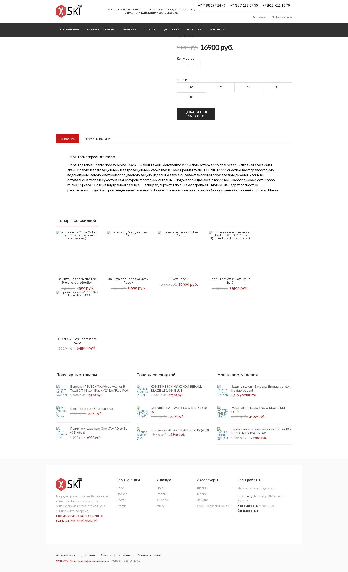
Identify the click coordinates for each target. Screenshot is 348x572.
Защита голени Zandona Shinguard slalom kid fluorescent (261, 388)
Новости (194, 29)
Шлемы (202, 488)
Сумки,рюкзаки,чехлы (213, 506)
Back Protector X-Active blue (91, 409)
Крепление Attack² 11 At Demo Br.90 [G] (180, 430)
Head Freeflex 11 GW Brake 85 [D (229, 280)
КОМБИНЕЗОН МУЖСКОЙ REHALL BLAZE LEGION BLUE (176, 388)
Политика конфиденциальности (90, 561)
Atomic (122, 506)
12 (220, 87)
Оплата (150, 29)
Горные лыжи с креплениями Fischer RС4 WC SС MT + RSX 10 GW (261, 431)
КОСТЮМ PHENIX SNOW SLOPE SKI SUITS (258, 410)
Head (120, 488)
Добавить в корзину (195, 113)
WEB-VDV (62, 561)
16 (277, 87)
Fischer (122, 494)
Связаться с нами (149, 555)
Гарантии (129, 29)
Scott (120, 500)
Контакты (217, 29)
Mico (160, 506)
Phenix (161, 494)
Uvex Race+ (179, 279)
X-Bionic (163, 500)
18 (191, 97)
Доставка (171, 29)
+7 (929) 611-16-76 (276, 5)
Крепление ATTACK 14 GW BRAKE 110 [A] (179, 410)
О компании (69, 29)
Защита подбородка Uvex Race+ (128, 280)
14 (249, 87)
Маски (202, 494)
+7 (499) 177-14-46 (212, 5)
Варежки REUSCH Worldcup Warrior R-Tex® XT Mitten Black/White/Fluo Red (99, 388)
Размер (182, 79)
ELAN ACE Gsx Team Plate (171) (77, 340)
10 (191, 87)
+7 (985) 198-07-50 (244, 5)
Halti (160, 488)
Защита (202, 500)
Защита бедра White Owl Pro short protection (77, 280)
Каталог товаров (100, 29)
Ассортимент (65, 555)
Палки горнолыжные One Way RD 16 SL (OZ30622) (98, 430)
